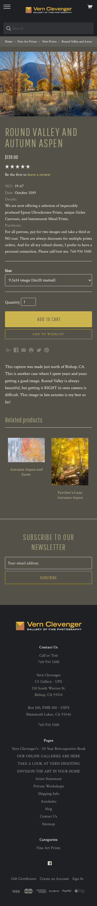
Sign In (77, 878)
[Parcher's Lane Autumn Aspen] (70, 461)
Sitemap (48, 824)
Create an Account (54, 878)
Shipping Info (48, 793)
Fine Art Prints (48, 848)
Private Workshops (48, 786)
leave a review (39, 174)
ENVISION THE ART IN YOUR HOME (48, 771)
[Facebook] (50, 863)
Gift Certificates (23, 878)
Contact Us (48, 816)
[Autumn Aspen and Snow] (26, 450)
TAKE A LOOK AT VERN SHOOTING (48, 763)
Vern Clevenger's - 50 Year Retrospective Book (49, 748)
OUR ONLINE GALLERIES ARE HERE (48, 756)
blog (48, 809)
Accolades (48, 801)
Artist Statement (48, 778)
